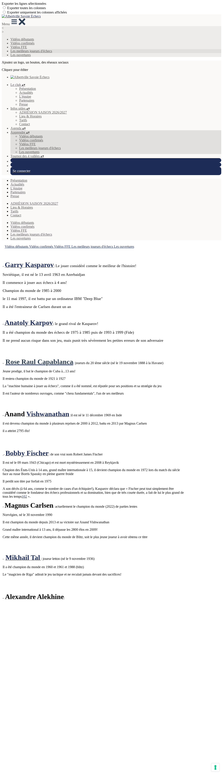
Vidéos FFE (18, 47)
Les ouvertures (20, 55)
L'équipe (25, 96)
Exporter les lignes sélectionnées (24, 3)
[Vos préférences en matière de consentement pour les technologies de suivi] (215, 767)
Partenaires (26, 100)
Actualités (26, 92)
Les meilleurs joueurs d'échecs (31, 51)
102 (24, 496)
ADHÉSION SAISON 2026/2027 (43, 112)
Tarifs (23, 120)
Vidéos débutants (22, 39)
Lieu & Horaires (30, 116)
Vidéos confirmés (22, 43)
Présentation (27, 88)
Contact (24, 124)
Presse (23, 104)
